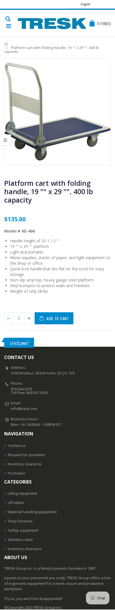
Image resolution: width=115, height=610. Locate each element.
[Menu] (8, 26)
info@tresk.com (24, 408)
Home (6, 44)
